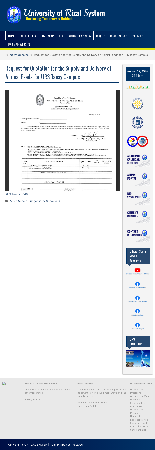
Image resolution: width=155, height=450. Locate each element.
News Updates (19, 54)
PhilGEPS (138, 35)
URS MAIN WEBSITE (19, 44)
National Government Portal (93, 402)
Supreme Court (138, 423)
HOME (11, 35)
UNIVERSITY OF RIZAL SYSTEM (27, 444)
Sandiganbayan (138, 430)
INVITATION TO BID (52, 35)
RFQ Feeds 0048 (16, 194)
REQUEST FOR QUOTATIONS (111, 35)
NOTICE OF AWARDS (79, 35)
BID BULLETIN (28, 35)
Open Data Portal (87, 406)
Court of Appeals (139, 426)
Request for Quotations (45, 201)
